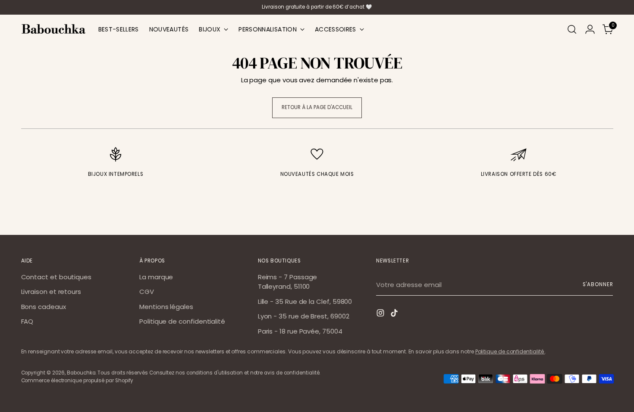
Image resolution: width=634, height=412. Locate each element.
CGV (146, 291)
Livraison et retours (51, 291)
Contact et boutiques (56, 276)
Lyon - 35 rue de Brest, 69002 (303, 316)
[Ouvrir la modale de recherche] (572, 29)
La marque (156, 276)
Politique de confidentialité (182, 321)
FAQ (27, 321)
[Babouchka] (53, 29)
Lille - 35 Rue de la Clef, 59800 (305, 301)
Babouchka (81, 372)
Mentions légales (166, 306)
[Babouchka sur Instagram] (381, 314)
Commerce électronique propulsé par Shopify (77, 380)
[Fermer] (611, 239)
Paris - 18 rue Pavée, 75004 (300, 331)
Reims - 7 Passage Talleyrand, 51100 (287, 281)
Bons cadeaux (43, 306)
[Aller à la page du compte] (590, 29)
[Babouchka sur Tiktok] (395, 314)
